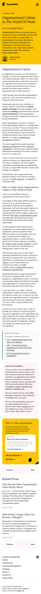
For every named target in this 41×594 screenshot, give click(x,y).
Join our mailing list (12, 455)
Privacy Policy (7, 578)
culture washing (17, 179)
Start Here (9, 459)
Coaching (5, 569)
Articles (5, 560)
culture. (5, 263)
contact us (26, 406)
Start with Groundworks (15, 449)
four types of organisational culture (24, 215)
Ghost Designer (24, 588)
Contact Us (6, 575)
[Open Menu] (37, 5)
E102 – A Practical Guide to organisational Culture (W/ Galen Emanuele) (19, 347)
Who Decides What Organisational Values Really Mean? (19, 485)
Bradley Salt (20, 590)
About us (5, 572)
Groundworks (7, 563)
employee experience (10, 146)
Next (33, 470)
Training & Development (11, 557)
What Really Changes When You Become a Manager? (18, 516)
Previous (9, 470)
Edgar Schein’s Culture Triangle (18, 244)
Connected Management (11, 566)
